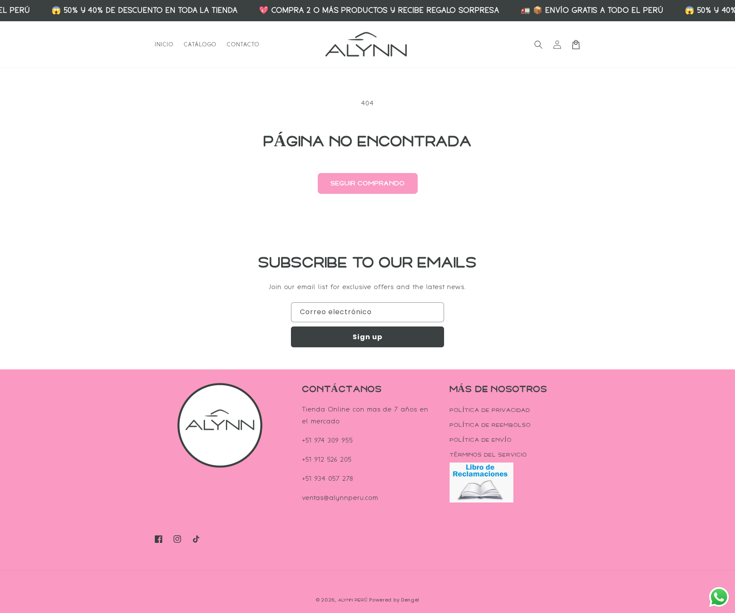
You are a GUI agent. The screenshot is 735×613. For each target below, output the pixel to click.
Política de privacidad (490, 410)
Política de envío (481, 440)
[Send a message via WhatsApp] (719, 597)
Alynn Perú (353, 600)
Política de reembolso (490, 425)
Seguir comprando (367, 183)
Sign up (367, 337)
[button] (538, 44)
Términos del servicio (488, 454)
